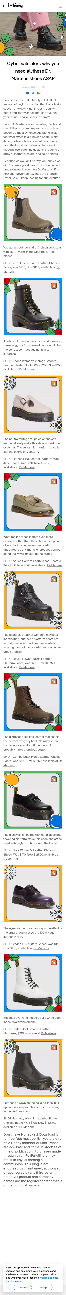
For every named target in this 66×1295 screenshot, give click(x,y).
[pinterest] (38, 93)
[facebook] (27, 93)
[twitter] (33, 93)
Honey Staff (26, 87)
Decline (22, 1287)
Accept (44, 1287)
